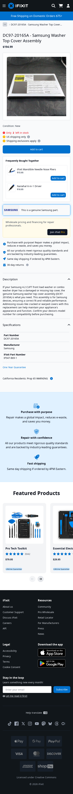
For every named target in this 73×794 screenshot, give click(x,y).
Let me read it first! (16, 696)
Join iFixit (57, 232)
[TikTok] (10, 724)
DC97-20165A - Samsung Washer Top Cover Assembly (35, 24)
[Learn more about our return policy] (27, 265)
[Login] (68, 5)
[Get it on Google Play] (51, 663)
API (4, 628)
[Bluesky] (50, 723)
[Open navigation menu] (4, 5)
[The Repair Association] (63, 724)
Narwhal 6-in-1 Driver (29, 186)
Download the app (50, 644)
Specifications (12, 325)
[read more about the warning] (51, 378)
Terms (6, 661)
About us (8, 606)
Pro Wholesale (46, 612)
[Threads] (57, 724)
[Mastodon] (44, 724)
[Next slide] (41, 579)
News (41, 633)
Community (44, 606)
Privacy (7, 656)
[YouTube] (37, 724)
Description (10, 279)
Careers (7, 623)
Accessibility (10, 650)
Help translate (34, 712)
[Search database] (53, 5)
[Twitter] (23, 724)
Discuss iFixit (10, 617)
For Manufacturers (48, 623)
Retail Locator (45, 617)
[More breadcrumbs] (5, 24)
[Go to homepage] (19, 6)
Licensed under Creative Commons (36, 777)
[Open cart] (60, 5)
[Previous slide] (32, 579)
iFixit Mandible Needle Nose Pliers (36, 169)
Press (41, 628)
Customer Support (13, 612)
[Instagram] (30, 724)
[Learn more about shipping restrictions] (28, 136)
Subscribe (62, 689)
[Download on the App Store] (51, 652)
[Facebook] (16, 724)
